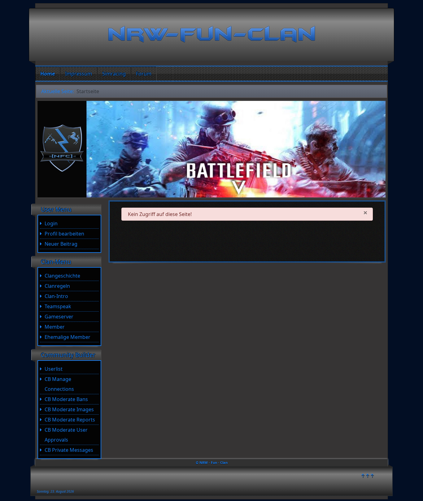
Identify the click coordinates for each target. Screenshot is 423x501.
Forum (143, 73)
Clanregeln (57, 286)
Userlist (54, 368)
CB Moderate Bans (66, 399)
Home (47, 73)
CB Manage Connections (59, 384)
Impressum (78, 73)
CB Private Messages (69, 450)
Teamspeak (58, 306)
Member (55, 326)
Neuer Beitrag (61, 243)
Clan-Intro (56, 296)
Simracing (114, 73)
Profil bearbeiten (64, 233)
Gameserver (59, 316)
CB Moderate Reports (70, 419)
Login (51, 223)
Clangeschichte (62, 275)
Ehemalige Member (67, 337)
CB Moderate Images (69, 409)
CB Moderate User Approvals (66, 434)
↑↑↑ (367, 475)
